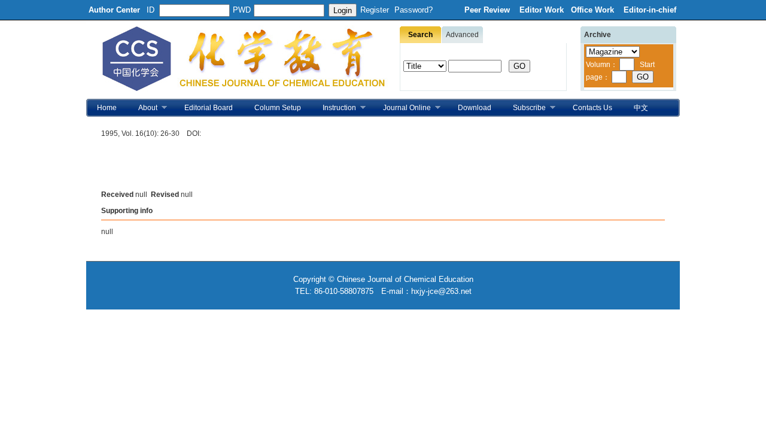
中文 (641, 108)
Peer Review (488, 9)
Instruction (334, 108)
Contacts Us (592, 108)
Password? (413, 9)
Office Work (593, 9)
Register (374, 9)
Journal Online (401, 108)
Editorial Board (208, 108)
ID (150, 9)
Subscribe (524, 108)
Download (474, 108)
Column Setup (277, 108)
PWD (242, 9)
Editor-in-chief (650, 9)
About (142, 108)
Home (107, 108)
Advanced (462, 35)
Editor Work (541, 9)
